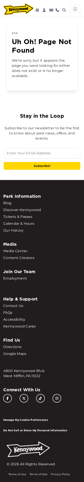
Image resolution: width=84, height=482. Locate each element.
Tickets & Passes (17, 217)
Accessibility (14, 319)
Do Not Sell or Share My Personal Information (35, 430)
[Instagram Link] (57, 398)
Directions (12, 347)
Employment (15, 278)
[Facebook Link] (7, 398)
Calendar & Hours (18, 224)
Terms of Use (17, 474)
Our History (13, 230)
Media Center (15, 251)
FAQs (7, 313)
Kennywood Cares (19, 326)
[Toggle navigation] (75, 9)
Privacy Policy (60, 474)
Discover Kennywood (22, 210)
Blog (7, 203)
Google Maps (14, 354)
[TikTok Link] (40, 398)
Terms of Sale (38, 474)
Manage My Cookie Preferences (25, 419)
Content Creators (18, 258)
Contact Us (13, 306)
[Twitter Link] (24, 398)
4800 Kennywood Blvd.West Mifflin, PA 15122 (24, 373)
